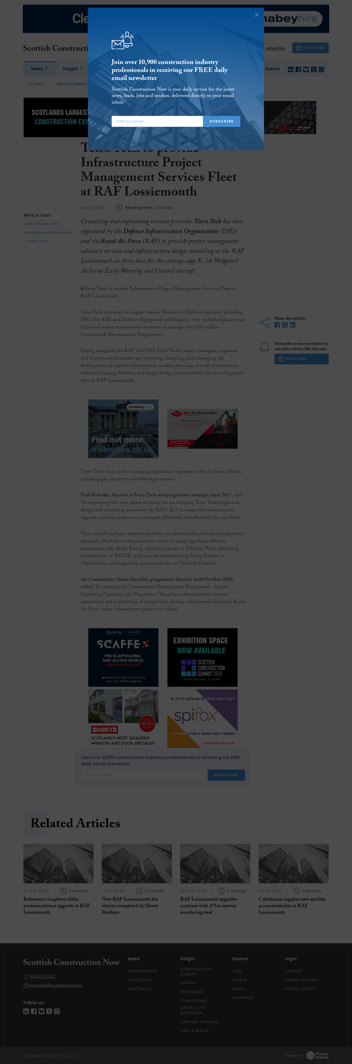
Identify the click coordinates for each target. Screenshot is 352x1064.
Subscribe (222, 121)
